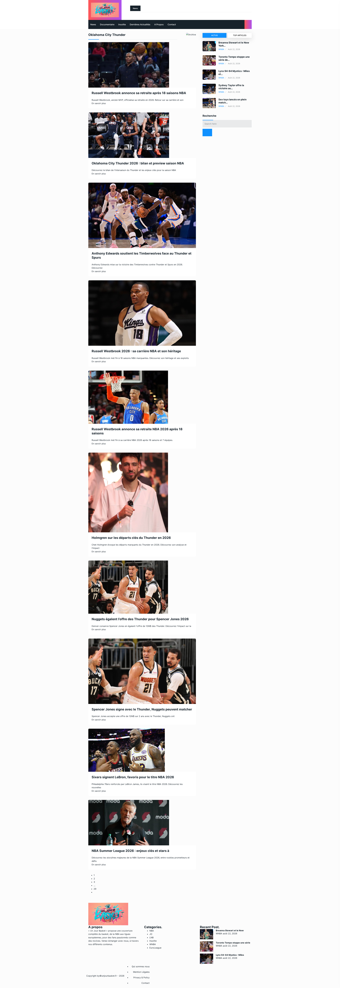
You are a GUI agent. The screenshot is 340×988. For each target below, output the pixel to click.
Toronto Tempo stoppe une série (233, 942)
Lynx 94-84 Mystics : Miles (230, 955)
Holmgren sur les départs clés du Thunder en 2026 (131, 538)
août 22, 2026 (230, 933)
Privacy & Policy (141, 977)
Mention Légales (141, 972)
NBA (151, 930)
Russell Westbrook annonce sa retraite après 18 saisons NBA (139, 93)
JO (150, 934)
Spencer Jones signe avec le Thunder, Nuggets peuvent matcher (142, 709)
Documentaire (107, 24)
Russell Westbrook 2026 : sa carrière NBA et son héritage (136, 351)
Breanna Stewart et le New (230, 930)
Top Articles (239, 35)
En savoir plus (99, 103)
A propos (159, 24)
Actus (214, 35)
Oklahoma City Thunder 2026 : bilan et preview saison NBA (138, 163)
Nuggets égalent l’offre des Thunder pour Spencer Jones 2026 (140, 619)
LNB (151, 937)
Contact (172, 24)
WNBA (221, 49)
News (93, 24)
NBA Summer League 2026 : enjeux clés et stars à (130, 851)
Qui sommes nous (141, 966)
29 (95, 889)
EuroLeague (155, 947)
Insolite (122, 24)
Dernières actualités (140, 24)
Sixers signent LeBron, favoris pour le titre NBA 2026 (133, 777)
